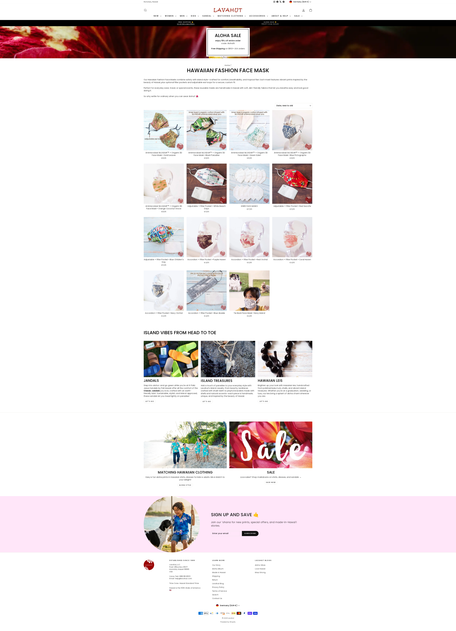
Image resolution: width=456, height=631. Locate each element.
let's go (207, 401)
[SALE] (270, 444)
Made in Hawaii (219, 572)
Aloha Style (185, 485)
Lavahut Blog (218, 583)
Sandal (207, 16)
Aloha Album (217, 569)
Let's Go (149, 401)
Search (215, 595)
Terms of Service (219, 591)
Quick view (164, 148)
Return (215, 580)
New (157, 16)
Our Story (216, 565)
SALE (297, 16)
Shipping (216, 576)
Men (183, 16)
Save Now (271, 482)
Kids (194, 16)
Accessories (257, 16)
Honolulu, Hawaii (151, 2)
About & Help (280, 16)
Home (227, 65)
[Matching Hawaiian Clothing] (185, 444)
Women (170, 16)
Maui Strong (260, 572)
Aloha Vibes (260, 565)
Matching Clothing (231, 16)
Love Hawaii (260, 569)
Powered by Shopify (227, 622)
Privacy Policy (218, 587)
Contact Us (217, 598)
